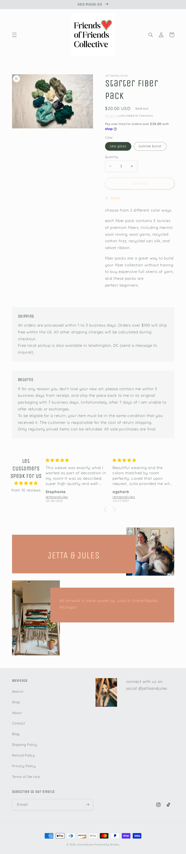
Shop (16, 702)
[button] (14, 35)
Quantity (111, 157)
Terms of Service (26, 776)
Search (18, 691)
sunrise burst (150, 146)
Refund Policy (23, 755)
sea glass (118, 146)
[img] (26, 483)
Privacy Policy (24, 766)
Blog (16, 734)
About (17, 713)
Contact (18, 723)
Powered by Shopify (106, 844)
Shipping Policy (24, 744)
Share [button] (115, 198)
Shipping (111, 115)
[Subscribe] (87, 804)
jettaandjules (85, 844)
